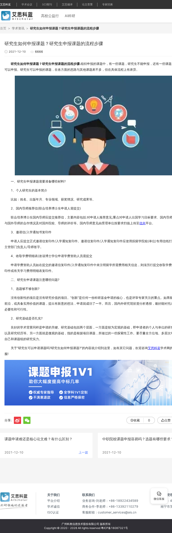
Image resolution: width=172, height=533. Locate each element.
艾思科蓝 (5, 4)
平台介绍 (53, 500)
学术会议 (27, 4)
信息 (142, 223)
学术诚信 (53, 506)
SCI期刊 (47, 4)
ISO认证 (53, 512)
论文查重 (87, 4)
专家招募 (107, 4)
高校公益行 (50, 15)
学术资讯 (18, 28)
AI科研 (70, 15)
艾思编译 (67, 4)
